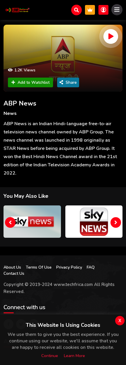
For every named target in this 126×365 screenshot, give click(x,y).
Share (71, 82)
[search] (76, 10)
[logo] (17, 10)
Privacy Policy (69, 267)
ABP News (20, 103)
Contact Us (14, 273)
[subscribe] (90, 10)
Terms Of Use (39, 267)
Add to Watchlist (34, 82)
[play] (110, 36)
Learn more (74, 356)
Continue (49, 356)
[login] (103, 10)
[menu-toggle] (116, 9)
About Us (12, 267)
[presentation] (10, 222)
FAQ (91, 267)
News (10, 113)
